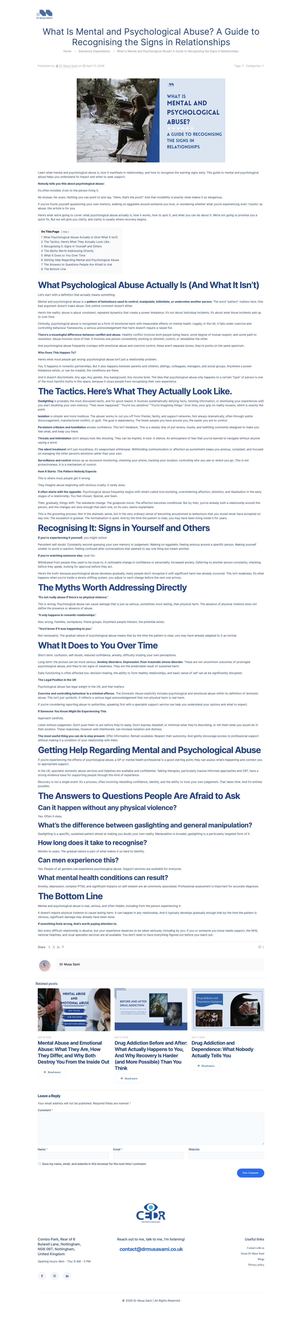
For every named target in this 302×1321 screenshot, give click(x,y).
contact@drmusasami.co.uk (151, 1249)
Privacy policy (256, 1264)
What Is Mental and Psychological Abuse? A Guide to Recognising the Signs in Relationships (178, 51)
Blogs (261, 1259)
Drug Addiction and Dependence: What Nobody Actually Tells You (222, 1049)
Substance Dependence (94, 51)
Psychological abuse (70, 604)
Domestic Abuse (133, 693)
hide (65, 231)
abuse (61, 666)
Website (194, 1149)
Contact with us (255, 1247)
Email (118, 1149)
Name (43, 1149)
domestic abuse (75, 771)
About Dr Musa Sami (252, 1253)
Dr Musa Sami (68, 66)
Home (67, 51)
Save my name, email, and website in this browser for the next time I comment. (94, 1164)
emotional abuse (204, 693)
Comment (45, 1110)
